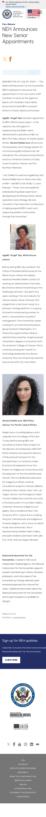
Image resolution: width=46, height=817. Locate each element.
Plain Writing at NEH (23, 789)
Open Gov (23, 785)
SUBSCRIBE (11, 659)
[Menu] (40, 12)
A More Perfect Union (23, 727)
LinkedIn (31, 744)
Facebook (10, 59)
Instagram (25, 744)
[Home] (23, 695)
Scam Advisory (23, 797)
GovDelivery (37, 744)
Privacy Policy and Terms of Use (23, 776)
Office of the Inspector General (23, 768)
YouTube (19, 744)
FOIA (23, 760)
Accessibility (23, 772)
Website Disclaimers (23, 780)
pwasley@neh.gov (19, 617)
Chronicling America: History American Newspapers (23, 715)
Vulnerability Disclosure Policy (23, 793)
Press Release (8, 24)
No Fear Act (23, 764)
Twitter (4, 59)
